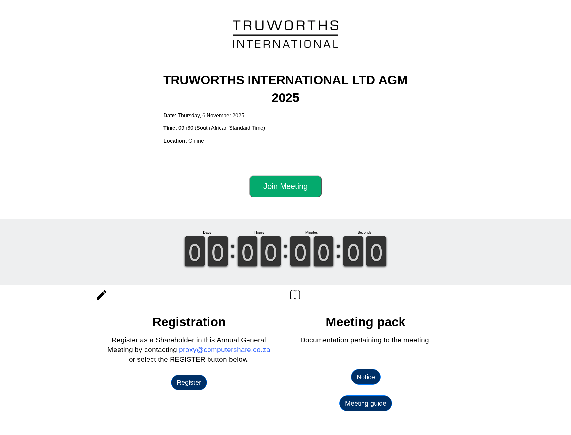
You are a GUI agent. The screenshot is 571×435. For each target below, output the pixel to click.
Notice (366, 377)
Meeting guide (365, 403)
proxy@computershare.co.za (224, 349)
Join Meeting (285, 186)
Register (189, 382)
